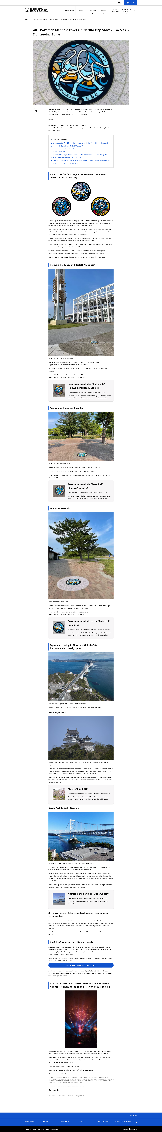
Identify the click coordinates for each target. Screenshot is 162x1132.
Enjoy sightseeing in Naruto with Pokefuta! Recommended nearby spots (80, 155)
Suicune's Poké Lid (60, 152)
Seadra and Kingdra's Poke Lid (64, 149)
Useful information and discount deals (67, 158)
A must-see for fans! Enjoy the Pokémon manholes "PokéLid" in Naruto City (81, 143)
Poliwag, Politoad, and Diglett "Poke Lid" (68, 146)
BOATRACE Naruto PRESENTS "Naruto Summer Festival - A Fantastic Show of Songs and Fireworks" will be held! (81, 162)
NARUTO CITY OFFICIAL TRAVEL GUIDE (81, 965)
